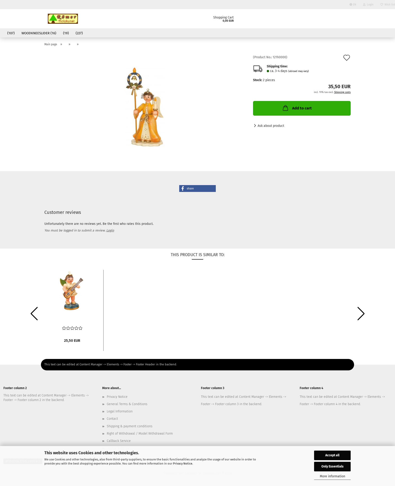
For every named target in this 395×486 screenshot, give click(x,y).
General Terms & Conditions (127, 404)
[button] (197, 188)
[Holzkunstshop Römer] (62, 18)
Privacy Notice (182, 463)
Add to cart (302, 108)
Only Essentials (332, 466)
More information (332, 476)
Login (370, 4)
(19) (66, 33)
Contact (112, 419)
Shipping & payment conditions (129, 426)
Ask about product (271, 126)
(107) (11, 33)
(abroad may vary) (298, 71)
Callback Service (119, 441)
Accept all (332, 455)
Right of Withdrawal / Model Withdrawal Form (140, 434)
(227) (79, 33)
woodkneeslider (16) (38, 33)
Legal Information (120, 411)
